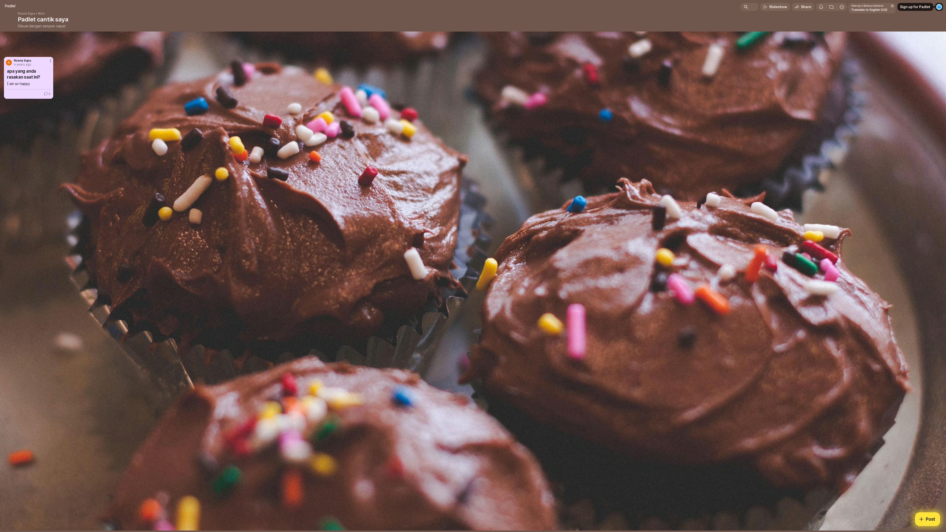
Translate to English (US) (869, 10)
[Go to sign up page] (939, 7)
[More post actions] (50, 61)
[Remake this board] (831, 7)
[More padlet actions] (842, 7)
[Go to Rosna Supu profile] (9, 63)
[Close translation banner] (892, 6)
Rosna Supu (26, 13)
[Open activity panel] (821, 7)
